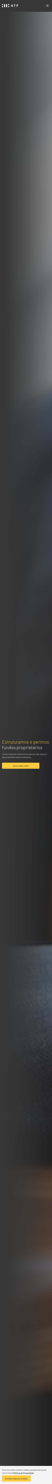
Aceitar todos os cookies (16, 1478)
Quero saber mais (21, 766)
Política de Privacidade (23, 1473)
